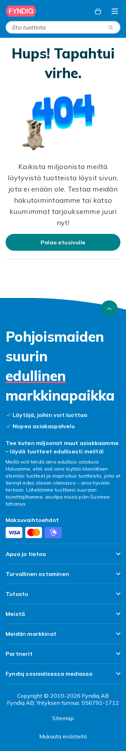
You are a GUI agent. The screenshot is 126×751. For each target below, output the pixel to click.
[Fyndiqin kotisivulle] (22, 11)
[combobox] (63, 27)
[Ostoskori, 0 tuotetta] (98, 11)
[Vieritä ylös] (109, 308)
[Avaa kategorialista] (114, 11)
